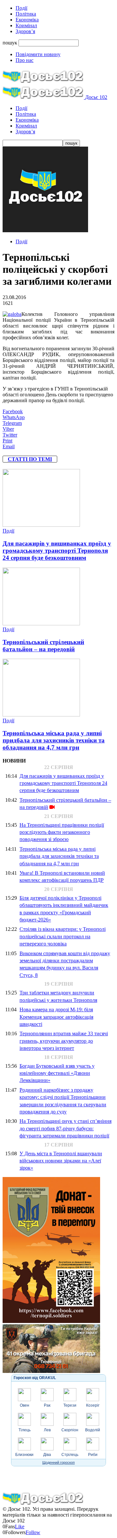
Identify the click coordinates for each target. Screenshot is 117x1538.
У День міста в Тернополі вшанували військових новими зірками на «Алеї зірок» (61, 1161)
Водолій (92, 1430)
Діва (47, 1454)
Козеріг (92, 1405)
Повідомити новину (38, 54)
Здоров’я (25, 31)
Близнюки (24, 1454)
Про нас (24, 60)
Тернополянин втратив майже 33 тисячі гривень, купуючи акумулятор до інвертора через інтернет (64, 1041)
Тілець (25, 1430)
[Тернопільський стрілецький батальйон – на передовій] (41, 623)
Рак (47, 1405)
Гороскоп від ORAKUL (35, 1378)
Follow (33, 1532)
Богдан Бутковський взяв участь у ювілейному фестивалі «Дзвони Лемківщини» (57, 1073)
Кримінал (26, 25)
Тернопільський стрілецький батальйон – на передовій (43, 646)
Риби (93, 1454)
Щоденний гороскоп (58, 1462)
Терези (69, 1405)
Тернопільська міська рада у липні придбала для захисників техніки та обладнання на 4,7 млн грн (54, 740)
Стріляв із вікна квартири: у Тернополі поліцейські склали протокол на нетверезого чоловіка (63, 936)
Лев (47, 1430)
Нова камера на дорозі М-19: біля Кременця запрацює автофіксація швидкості (56, 1017)
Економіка (27, 19)
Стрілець (69, 1454)
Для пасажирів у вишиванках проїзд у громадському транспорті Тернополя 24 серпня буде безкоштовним (57, 550)
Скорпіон (69, 1430)
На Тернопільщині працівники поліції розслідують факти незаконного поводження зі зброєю (62, 832)
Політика (26, 14)
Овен (24, 1405)
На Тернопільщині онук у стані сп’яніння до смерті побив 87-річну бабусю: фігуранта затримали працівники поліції (65, 1128)
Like (19, 1526)
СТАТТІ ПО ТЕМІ (30, 459)
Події (21, 8)
